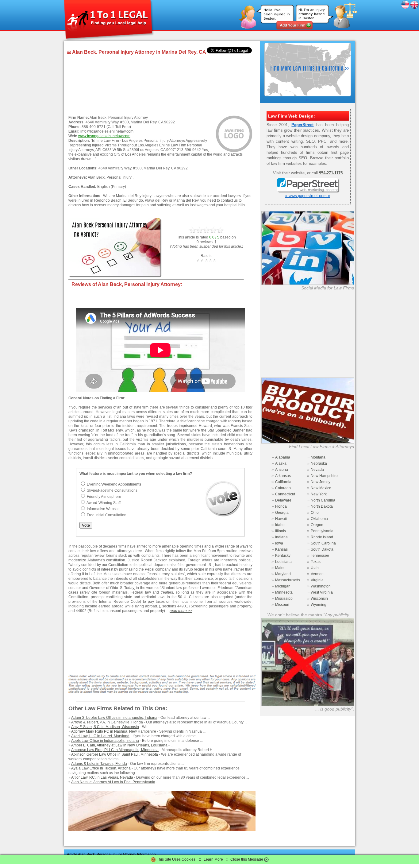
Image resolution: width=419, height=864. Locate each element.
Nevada (317, 469)
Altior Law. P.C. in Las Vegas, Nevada (102, 777)
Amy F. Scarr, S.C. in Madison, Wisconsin (105, 727)
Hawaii (281, 519)
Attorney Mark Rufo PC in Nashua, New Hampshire (113, 731)
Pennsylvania (322, 531)
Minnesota (284, 592)
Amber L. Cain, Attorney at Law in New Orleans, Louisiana (119, 745)
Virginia (317, 580)
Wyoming (318, 604)
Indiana (281, 537)
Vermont (318, 574)
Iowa (279, 543)
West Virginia (322, 592)
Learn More (213, 859)
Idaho (280, 525)
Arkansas (283, 476)
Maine (280, 568)
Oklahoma (319, 519)
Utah (315, 568)
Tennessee (320, 555)
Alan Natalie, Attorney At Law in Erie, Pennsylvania (113, 782)
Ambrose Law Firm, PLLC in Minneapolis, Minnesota (115, 750)
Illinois (280, 531)
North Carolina (323, 500)
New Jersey (320, 482)
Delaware (283, 500)
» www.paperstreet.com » (307, 195)
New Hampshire (324, 476)
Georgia (282, 512)
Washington (321, 586)
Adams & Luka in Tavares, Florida (99, 763)
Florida (281, 506)
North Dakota (322, 506)
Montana (318, 457)
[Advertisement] (160, 85)
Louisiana (283, 562)
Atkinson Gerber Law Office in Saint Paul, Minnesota (114, 754)
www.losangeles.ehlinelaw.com (104, 136)
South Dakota (322, 549)
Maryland (283, 574)
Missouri (282, 604)
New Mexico (321, 488)
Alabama (282, 457)
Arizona (281, 469)
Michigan (282, 586)
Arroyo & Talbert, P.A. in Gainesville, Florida (107, 722)
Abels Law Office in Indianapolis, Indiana (105, 740)
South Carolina (323, 543)
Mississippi (284, 598)
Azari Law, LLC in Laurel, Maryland (100, 736)
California (283, 482)
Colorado (283, 488)
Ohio (315, 512)
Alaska (280, 463)
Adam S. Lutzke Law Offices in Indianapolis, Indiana (114, 717)
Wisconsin (319, 598)
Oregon (317, 525)
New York (319, 494)
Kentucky (282, 555)
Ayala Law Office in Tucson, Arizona (101, 768)
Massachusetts (287, 580)
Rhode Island (322, 537)
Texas (316, 562)
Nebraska (319, 463)
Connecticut (285, 494)
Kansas (281, 549)
